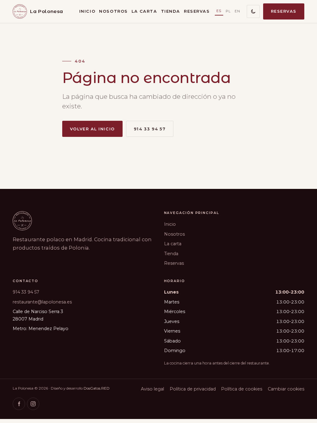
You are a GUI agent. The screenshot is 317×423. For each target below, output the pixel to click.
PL (228, 11)
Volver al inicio (92, 129)
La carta (144, 11)
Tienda (170, 11)
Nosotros (113, 11)
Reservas (197, 11)
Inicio (87, 11)
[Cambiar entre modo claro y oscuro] (253, 11)
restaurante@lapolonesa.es (42, 302)
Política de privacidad (193, 389)
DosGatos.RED (97, 388)
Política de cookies (241, 389)
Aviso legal (152, 389)
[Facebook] (19, 404)
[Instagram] (33, 404)
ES (219, 11)
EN (238, 11)
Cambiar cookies (286, 389)
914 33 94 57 (150, 129)
